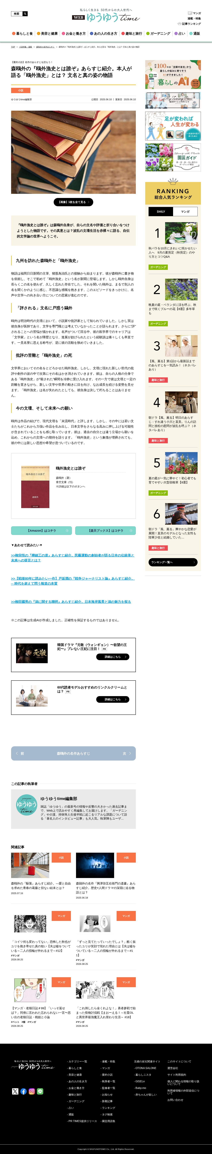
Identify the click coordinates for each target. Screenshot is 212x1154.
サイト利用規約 (176, 1074)
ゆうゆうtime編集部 (59, 798)
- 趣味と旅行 (74, 1094)
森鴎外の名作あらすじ (45, 47)
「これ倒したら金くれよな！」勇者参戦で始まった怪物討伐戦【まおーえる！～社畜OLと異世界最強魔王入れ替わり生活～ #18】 (106, 1013)
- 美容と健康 (74, 1074)
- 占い (70, 1108)
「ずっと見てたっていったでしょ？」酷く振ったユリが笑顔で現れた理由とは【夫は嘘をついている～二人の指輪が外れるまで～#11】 (106, 948)
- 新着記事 (107, 1101)
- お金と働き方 (75, 1088)
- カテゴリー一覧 (77, 1061)
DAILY (161, 211)
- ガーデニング (75, 1101)
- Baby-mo (140, 1088)
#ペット (15, 1022)
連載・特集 (194, 18)
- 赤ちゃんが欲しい (145, 1094)
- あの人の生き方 (77, 1081)
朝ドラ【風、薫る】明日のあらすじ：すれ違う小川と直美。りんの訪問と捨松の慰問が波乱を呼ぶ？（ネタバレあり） (172, 424)
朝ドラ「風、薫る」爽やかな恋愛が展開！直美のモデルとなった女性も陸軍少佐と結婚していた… (172, 533)
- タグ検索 (107, 1114)
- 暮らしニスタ (142, 1074)
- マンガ (105, 1068)
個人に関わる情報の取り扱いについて (183, 1082)
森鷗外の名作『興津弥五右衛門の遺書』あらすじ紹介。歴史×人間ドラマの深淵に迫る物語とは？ (106, 888)
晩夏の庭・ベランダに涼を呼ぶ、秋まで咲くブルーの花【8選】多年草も (172, 309)
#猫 (23, 1022)
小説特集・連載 (25, 47)
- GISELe (139, 1081)
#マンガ (15, 955)
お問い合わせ (175, 1100)
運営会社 (172, 1068)
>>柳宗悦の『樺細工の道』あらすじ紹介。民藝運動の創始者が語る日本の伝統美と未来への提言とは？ (72, 557)
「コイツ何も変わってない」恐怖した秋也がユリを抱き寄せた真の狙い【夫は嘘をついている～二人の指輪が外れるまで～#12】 (41, 946)
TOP (13, 47)
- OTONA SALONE (145, 1068)
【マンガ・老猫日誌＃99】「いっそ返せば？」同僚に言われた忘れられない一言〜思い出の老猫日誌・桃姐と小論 (41, 1013)
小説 (20, 90)
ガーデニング (158, 267)
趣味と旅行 (158, 380)
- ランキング (108, 1108)
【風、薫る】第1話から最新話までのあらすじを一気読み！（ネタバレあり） (172, 365)
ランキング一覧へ (162, 562)
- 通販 (70, 1114)
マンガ (197, 13)
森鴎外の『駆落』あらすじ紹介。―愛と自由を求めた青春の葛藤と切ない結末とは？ (41, 886)
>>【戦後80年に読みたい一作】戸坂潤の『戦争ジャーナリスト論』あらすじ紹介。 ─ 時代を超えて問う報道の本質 (73, 581)
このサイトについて (179, 1061)
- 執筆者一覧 (108, 1081)
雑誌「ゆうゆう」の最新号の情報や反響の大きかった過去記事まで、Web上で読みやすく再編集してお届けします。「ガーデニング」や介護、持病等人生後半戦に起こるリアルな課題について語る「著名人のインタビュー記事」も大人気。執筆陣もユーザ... (84, 812)
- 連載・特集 (108, 1061)
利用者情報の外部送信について (183, 1092)
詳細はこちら (113, 656)
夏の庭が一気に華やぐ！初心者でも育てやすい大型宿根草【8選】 (172, 480)
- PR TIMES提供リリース (82, 1121)
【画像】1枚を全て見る (72, 202)
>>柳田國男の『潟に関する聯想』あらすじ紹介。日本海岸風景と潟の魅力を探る (71, 602)
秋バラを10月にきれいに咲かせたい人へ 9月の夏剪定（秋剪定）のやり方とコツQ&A (173, 252)
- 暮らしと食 (74, 1068)
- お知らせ (107, 1094)
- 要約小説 (107, 1074)
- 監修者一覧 (108, 1088)
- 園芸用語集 (108, 1121)
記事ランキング (191, 23)
